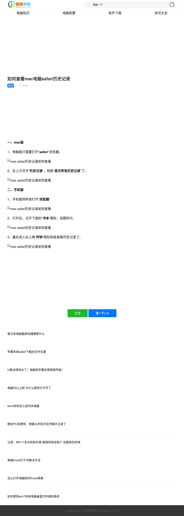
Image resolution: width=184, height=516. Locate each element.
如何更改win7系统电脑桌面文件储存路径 (33, 496)
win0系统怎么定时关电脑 (23, 406)
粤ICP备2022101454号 (109, 510)
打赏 (77, 313)
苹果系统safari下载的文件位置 (26, 352)
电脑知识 (23, 12)
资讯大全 (161, 12)
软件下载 (115, 12)
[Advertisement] (92, 48)
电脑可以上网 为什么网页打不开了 (29, 388)
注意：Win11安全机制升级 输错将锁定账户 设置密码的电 (43, 442)
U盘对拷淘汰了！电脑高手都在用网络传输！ (35, 370)
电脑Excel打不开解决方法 (23, 460)
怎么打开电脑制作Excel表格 (25, 478)
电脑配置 (69, 12)
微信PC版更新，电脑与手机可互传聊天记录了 (36, 424)
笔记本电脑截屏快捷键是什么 (26, 334)
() (102, 313)
